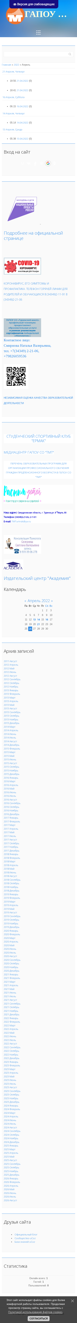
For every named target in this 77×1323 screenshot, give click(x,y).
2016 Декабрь (11, 814)
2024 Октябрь (11, 1134)
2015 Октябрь (11, 766)
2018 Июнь (10, 872)
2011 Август (10, 661)
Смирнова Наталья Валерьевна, (27, 345)
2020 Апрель (11, 941)
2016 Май (9, 788)
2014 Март (9, 726)
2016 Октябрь (11, 807)
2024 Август (10, 1127)
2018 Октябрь (11, 883)
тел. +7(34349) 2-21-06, (21, 351)
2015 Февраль (12, 748)
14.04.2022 (22, 122)
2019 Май (9, 909)
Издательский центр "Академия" (37, 578)
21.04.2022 (22, 80)
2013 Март (9, 697)
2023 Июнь (10, 1080)
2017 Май (9, 832)
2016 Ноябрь (11, 810)
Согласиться (39, 1318)
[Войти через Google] (48, 163)
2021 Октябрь (11, 1007)
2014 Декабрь (11, 744)
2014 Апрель (11, 730)
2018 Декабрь (11, 890)
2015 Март (9, 752)
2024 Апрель (11, 1116)
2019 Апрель (11, 905)
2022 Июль (10, 1040)
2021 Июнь (10, 992)
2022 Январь (11, 1018)
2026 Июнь (10, 1193)
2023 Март (9, 1069)
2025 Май (9, 1156)
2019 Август (10, 912)
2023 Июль (10, 1083)
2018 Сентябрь (12, 879)
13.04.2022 (22, 138)
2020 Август (10, 956)
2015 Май (9, 756)
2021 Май (9, 989)
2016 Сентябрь (12, 803)
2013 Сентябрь (12, 712)
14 (38, 619)
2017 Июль (10, 836)
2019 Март (9, 901)
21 (38, 624)
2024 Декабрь (11, 1142)
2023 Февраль (12, 1065)
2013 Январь (11, 690)
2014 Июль (10, 737)
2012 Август (10, 675)
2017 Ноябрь (11, 846)
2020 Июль (10, 952)
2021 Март (9, 981)
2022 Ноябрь (11, 1054)
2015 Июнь (10, 759)
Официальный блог (26, 1234)
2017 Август (10, 839)
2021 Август (10, 999)
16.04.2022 (22, 106)
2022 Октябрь (11, 1050)
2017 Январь (11, 817)
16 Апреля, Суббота (13, 97)
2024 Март (9, 1113)
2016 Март (9, 781)
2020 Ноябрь (11, 967)
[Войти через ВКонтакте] (29, 163)
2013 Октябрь (11, 715)
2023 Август (10, 1087)
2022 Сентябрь (12, 1047)
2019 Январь (11, 894)
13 (34, 619)
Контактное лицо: (17, 340)
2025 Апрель (11, 1152)
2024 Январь (11, 1105)
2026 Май (9, 1189)
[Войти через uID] (22, 163)
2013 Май (9, 705)
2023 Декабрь (11, 1101)
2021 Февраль (12, 978)
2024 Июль (10, 1123)
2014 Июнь (10, 734)
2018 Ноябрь (11, 887)
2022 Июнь (10, 1036)
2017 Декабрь (11, 850)
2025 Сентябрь (12, 1164)
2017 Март (9, 825)
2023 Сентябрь (12, 1091)
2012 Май (9, 668)
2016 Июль (10, 795)
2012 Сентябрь (12, 679)
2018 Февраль (12, 858)
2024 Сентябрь (12, 1131)
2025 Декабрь (11, 1174)
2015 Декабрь (11, 774)
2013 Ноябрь (11, 719)
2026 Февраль (12, 1182)
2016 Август (10, 799)
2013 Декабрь (11, 723)
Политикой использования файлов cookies (35, 1312)
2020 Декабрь (11, 970)
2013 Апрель (11, 701)
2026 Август (10, 1200)
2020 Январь (11, 930)
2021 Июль (10, 996)
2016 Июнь (10, 792)
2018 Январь (11, 854)
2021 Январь (11, 974)
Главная (6, 64)
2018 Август (10, 876)
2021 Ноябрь (11, 1011)
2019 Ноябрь (11, 923)
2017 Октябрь (11, 843)
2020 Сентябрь (12, 960)
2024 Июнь (10, 1120)
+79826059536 (15, 356)
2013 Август (10, 708)
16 (46, 619)
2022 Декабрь (11, 1058)
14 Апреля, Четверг (13, 113)
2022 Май (9, 1032)
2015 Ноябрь (11, 770)
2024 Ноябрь (11, 1138)
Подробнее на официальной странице (33, 235)
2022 (16, 64)
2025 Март (9, 1149)
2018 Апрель (11, 865)
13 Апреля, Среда (12, 129)
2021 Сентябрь (12, 1003)
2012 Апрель (11, 664)
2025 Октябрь (11, 1167)
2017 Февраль (12, 821)
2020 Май (9, 945)
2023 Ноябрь (11, 1098)
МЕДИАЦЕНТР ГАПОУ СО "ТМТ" (29, 452)
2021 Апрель (11, 985)
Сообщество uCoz (25, 1238)
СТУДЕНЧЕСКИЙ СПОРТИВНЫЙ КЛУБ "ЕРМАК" (39, 438)
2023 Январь (11, 1062)
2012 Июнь (10, 672)
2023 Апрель (11, 1072)
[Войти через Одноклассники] (54, 163)
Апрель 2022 (39, 600)
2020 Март (9, 938)
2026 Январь (11, 1178)
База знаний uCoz (25, 1241)
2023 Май (9, 1076)
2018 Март (9, 861)
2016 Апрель (11, 785)
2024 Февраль (12, 1109)
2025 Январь (11, 1145)
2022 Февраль (12, 1021)
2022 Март (9, 1025)
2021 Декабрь (11, 1014)
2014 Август (10, 741)
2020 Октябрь (11, 963)
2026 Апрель (11, 1185)
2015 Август (10, 763)
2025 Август (10, 1160)
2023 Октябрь (11, 1094)
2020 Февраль (12, 934)
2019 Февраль (12, 897)
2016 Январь (11, 777)
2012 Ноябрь (11, 686)
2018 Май (9, 868)
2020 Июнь (10, 948)
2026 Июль (10, 1196)
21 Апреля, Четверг (13, 71)
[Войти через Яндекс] (41, 163)
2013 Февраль (12, 693)
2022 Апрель (11, 1029)
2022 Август (10, 1043)
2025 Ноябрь (11, 1171)
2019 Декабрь (11, 927)
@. (21, 521)
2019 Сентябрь (12, 916)
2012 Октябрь (11, 683)
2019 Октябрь (11, 919)
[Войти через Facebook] (35, 163)
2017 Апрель (11, 828)
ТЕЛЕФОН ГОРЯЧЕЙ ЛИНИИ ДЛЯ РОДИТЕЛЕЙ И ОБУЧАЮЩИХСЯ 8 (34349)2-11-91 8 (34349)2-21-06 (35, 294)
